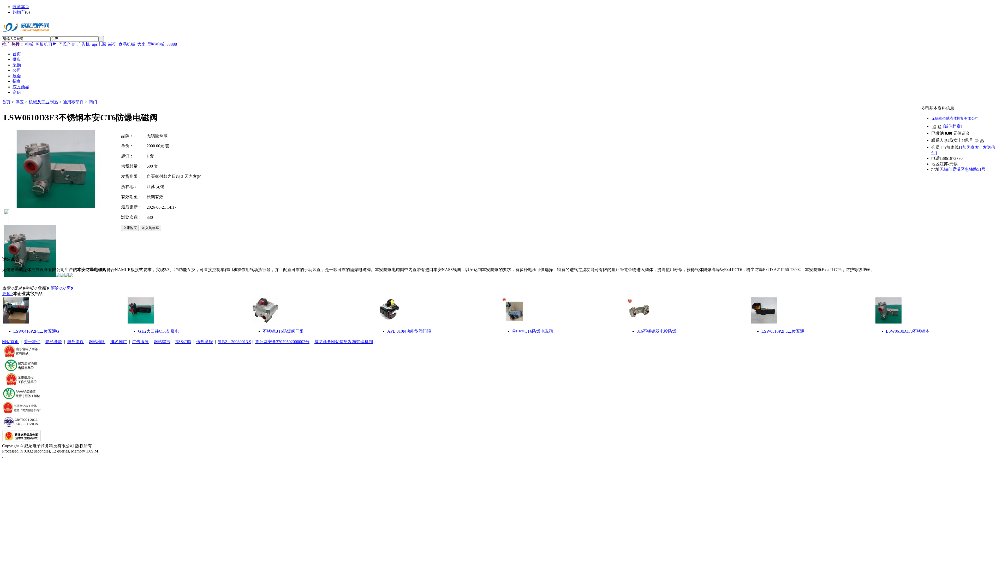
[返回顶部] (2, 456)
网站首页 (10, 341)
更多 (7, 293)
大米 (141, 44)
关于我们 (32, 341)
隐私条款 (53, 341)
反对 (19, 288)
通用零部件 (73, 102)
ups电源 (99, 44)
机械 (29, 44)
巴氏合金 (66, 44)
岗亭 (112, 44)
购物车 (19, 12)
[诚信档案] (952, 126)
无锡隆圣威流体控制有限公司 (955, 118)
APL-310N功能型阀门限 (409, 331)
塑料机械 (156, 44)
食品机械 (126, 44)
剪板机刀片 (45, 44)
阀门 (93, 102)
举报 (31, 288)
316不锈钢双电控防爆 (656, 331)
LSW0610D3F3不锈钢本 (907, 331)
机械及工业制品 (43, 102)
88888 (171, 44)
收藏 (43, 288)
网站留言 (162, 341)
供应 (19, 102)
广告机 (83, 44)
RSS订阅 (183, 341)
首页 (6, 102)
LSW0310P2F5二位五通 (782, 331)
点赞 (8, 288)
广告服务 (140, 341)
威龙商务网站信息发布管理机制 (343, 341)
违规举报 (204, 341)
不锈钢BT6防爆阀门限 (283, 331)
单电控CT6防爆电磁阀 (532, 331)
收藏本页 (21, 6)
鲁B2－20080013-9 (234, 341)
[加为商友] (970, 147)
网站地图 (97, 341)
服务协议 (75, 341)
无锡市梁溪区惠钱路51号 (963, 169)
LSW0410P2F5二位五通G (36, 331)
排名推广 (118, 341)
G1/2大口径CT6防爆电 (158, 331)
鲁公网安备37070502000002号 (282, 341)
